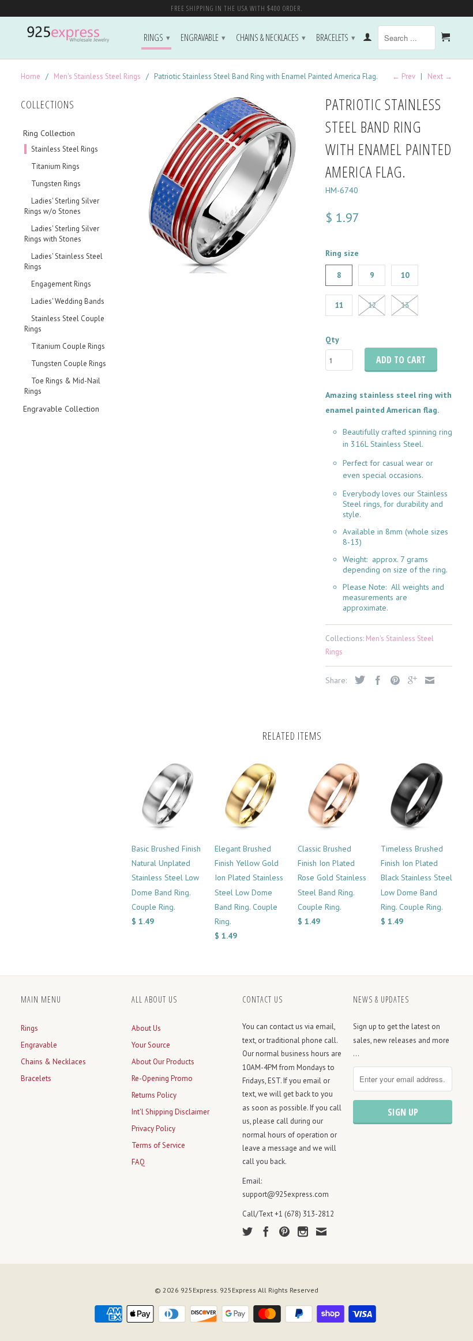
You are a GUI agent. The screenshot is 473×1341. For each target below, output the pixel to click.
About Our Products (163, 1062)
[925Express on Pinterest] (284, 1231)
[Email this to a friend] (426, 680)
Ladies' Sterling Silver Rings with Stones (61, 234)
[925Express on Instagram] (303, 1231)
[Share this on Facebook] (374, 680)
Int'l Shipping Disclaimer (170, 1112)
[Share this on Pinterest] (392, 680)
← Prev (403, 76)
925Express (199, 1290)
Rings (157, 37)
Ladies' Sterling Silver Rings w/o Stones (61, 206)
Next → (439, 76)
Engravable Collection (61, 409)
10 (405, 275)
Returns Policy (154, 1095)
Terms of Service (158, 1145)
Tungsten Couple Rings (68, 363)
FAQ (138, 1162)
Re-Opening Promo (162, 1078)
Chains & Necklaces (271, 37)
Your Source (151, 1045)
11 (339, 305)
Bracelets (335, 37)
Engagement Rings (61, 284)
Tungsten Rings (56, 184)
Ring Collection (49, 133)
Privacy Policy (153, 1128)
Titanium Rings (55, 166)
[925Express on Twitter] (247, 1231)
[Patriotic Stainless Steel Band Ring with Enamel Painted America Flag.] (223, 182)
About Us (146, 1028)
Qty (332, 339)
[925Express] (70, 34)
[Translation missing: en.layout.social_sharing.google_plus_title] (409, 680)
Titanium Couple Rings (68, 346)
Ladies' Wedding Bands (67, 301)
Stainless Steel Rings (64, 149)
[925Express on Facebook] (266, 1231)
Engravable (203, 37)
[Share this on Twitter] (357, 680)
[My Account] (367, 39)
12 (372, 305)
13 (405, 305)
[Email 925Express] (321, 1231)
